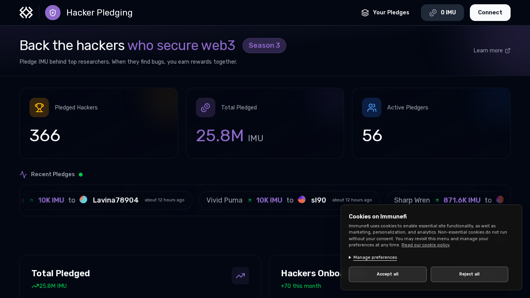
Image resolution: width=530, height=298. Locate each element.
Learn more (488, 50)
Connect (490, 12)
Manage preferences (375, 257)
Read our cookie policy (426, 245)
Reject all (469, 274)
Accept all (387, 274)
